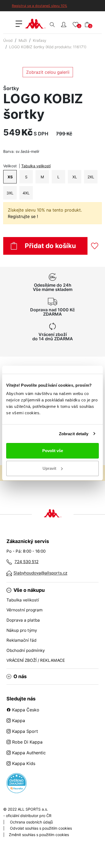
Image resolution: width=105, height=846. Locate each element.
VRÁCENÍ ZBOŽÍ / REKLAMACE (35, 660)
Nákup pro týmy (21, 630)
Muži (23, 40)
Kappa (18, 720)
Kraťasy (39, 40)
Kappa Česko (25, 709)
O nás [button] (20, 676)
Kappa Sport (24, 731)
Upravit (49, 468)
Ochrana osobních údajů (31, 822)
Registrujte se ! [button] (23, 216)
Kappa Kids (23, 763)
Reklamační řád (21, 640)
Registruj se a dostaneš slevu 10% (39, 6)
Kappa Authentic (28, 752)
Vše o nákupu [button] (29, 590)
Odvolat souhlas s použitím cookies (41, 828)
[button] (63, 24)
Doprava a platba (23, 620)
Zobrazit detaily (74, 433)
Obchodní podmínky (25, 650)
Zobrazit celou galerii (47, 72)
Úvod (8, 40)
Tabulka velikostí (36, 166)
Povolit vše (52, 450)
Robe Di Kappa (27, 742)
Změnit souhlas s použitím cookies (39, 834)
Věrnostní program (24, 609)
